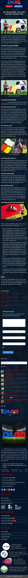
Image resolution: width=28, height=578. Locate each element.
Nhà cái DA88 (4, 102)
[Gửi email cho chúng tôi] (7, 490)
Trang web (5, 341)
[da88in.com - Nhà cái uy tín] (14, 2)
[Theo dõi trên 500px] (14, 490)
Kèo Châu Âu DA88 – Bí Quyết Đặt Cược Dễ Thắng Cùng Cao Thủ (15, 384)
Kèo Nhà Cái (13, 10)
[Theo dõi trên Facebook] (2, 490)
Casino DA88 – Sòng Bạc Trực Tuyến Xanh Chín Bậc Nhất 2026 (16, 401)
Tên (4, 329)
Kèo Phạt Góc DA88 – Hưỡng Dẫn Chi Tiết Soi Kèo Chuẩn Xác (15, 388)
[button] (2, 2)
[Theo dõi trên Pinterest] (9, 490)
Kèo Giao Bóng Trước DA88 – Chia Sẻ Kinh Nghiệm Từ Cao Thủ (14, 380)
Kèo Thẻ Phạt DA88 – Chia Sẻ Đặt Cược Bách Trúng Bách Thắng (15, 375)
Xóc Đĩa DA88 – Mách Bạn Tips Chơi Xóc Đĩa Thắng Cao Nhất (15, 393)
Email (4, 335)
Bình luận (5, 317)
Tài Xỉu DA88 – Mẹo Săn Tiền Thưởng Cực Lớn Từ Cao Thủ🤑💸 (15, 397)
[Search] (26, 2)
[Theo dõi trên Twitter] (4, 490)
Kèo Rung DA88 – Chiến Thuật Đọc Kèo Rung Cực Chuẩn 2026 (15, 371)
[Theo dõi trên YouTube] (11, 490)
